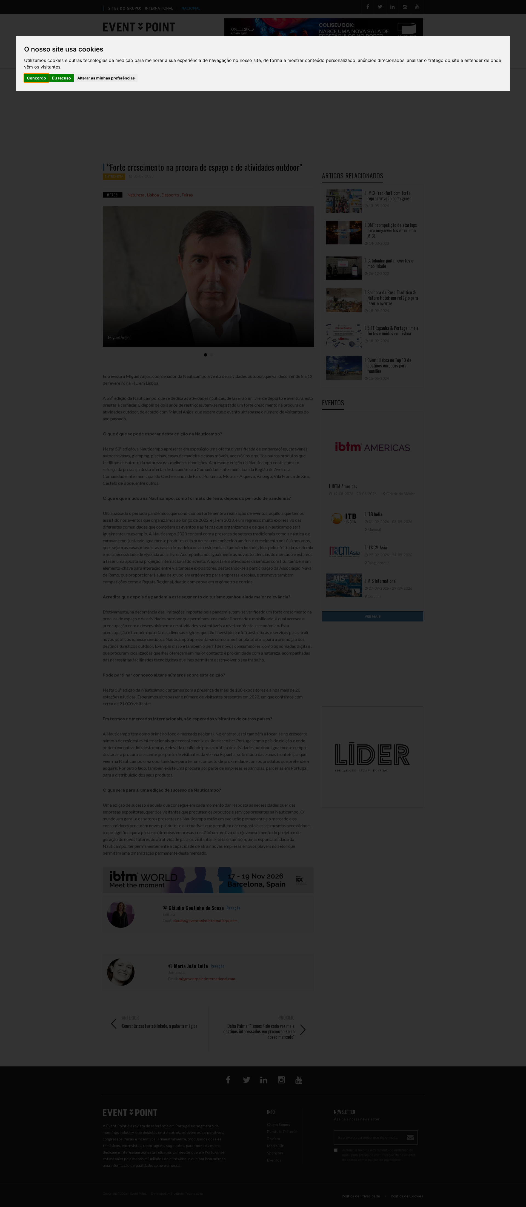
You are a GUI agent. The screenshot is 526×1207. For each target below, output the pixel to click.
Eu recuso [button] (61, 78)
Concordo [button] (36, 78)
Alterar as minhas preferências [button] (106, 78)
